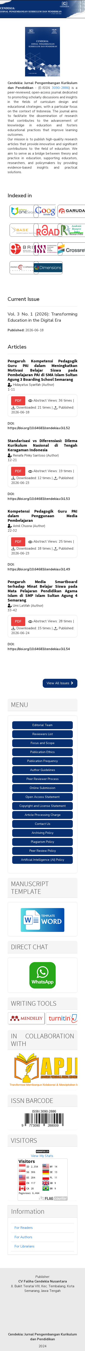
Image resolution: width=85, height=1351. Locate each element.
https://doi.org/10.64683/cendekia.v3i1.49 (39, 569)
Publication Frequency (42, 761)
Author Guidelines (42, 770)
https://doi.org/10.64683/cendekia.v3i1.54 (39, 649)
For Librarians (24, 1246)
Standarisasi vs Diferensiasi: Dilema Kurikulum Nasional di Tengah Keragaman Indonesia (42, 445)
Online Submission (42, 788)
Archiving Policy (42, 833)
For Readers (23, 1228)
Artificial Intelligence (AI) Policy (42, 860)
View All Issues (58, 683)
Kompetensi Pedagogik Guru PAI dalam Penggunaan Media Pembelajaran (42, 515)
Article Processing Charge (43, 815)
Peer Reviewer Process (43, 779)
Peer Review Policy (42, 851)
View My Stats (42, 1156)
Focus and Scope (42, 743)
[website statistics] (42, 1151)
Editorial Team (42, 725)
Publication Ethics (42, 752)
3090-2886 (60, 88)
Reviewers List (42, 734)
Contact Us (42, 824)
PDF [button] (18, 401)
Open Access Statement (43, 797)
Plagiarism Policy (42, 842)
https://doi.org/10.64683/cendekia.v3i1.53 (39, 499)
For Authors (23, 1237)
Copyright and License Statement (42, 806)
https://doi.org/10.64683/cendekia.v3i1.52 (39, 428)
